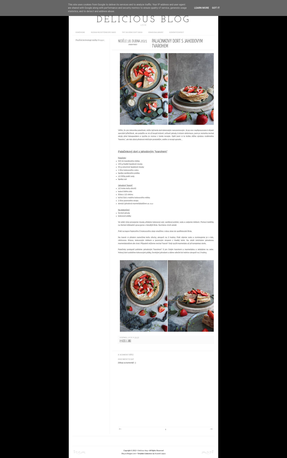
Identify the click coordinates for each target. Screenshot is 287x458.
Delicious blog (143, 19)
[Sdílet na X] (126, 340)
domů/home (80, 32)
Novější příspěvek (120, 429)
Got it (216, 7)
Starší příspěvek (211, 429)
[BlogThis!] (123, 340)
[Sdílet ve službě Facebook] (129, 340)
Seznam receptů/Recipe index (103, 32)
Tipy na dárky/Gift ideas (132, 32)
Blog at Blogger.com (129, 453)
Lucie (130, 337)
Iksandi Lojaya (160, 453)
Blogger (101, 40)
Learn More (201, 7)
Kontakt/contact (176, 32)
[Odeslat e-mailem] (121, 340)
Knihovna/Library (155, 32)
